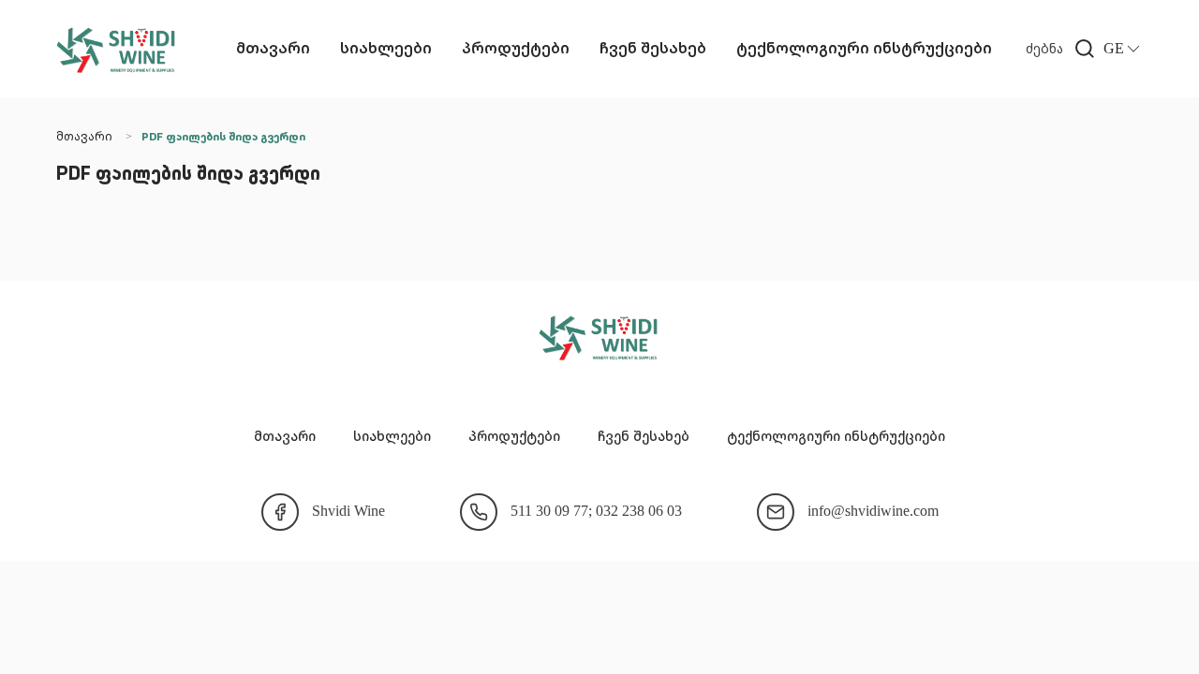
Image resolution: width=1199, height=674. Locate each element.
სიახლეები (386, 47)
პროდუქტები (516, 47)
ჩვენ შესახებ (653, 47)
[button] (1064, 48)
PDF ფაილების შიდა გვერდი (223, 137)
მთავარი (273, 47)
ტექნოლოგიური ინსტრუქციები (864, 47)
